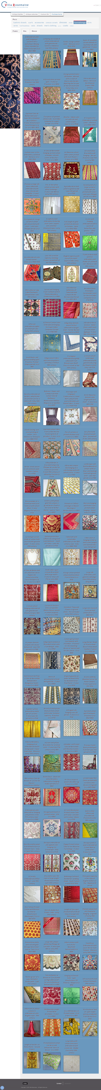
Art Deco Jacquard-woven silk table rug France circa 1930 (71, 782)
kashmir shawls (20, 22)
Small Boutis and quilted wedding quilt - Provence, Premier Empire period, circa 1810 (32, 362)
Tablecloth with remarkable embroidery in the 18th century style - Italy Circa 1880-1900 (71, 541)
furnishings (80, 22)
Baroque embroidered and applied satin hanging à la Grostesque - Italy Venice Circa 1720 (52, 847)
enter (25, 1083)
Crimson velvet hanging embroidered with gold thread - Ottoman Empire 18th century (32, 611)
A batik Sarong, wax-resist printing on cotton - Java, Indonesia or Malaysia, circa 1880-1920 (32, 434)
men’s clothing (50, 25)
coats (65, 25)
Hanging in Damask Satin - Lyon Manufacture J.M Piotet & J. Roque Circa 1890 (72, 980)
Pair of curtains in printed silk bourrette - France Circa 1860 (71, 434)
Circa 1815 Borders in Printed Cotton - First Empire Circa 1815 (71, 1013)
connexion (67, 1083)
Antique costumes (32, 14)
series (16, 26)
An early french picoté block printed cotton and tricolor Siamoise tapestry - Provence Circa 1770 (52, 713)
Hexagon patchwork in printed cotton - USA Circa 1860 (52, 814)
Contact (59, 1083)
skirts (89, 23)
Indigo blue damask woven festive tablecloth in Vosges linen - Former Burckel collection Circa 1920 (72, 327)
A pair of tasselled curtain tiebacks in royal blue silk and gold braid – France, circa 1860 (90, 45)
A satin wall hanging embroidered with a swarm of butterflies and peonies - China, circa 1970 (90, 226)
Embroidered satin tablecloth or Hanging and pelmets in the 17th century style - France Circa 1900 (32, 815)
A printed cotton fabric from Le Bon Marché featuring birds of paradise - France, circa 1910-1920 (51, 434)
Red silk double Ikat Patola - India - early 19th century (52, 912)
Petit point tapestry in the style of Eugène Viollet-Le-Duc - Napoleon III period (90, 881)
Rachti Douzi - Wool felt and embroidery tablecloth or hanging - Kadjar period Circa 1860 (51, 781)
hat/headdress (24, 26)
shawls (40, 25)
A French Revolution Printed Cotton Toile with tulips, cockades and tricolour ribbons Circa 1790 (71, 815)
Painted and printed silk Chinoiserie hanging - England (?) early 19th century (90, 914)
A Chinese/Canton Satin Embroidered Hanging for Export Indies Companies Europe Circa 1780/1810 (51, 327)
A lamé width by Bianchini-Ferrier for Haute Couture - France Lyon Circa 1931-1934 (90, 681)
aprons (59, 25)
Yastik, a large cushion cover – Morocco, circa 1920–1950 (71, 44)
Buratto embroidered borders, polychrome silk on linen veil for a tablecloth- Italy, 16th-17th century (32, 399)
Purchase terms (57, 14)
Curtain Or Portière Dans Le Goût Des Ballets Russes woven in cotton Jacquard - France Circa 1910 (52, 610)
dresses (63, 22)
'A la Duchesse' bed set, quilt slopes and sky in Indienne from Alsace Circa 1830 (90, 1014)
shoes (71, 22)
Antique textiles (17, 14)
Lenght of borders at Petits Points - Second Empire (32, 1047)
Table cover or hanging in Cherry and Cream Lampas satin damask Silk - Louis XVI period (90, 542)
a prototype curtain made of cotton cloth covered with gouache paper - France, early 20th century (32, 541)
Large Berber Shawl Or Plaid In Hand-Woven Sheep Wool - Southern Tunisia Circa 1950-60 (90, 647)
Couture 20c (45, 14)
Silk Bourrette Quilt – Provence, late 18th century (32, 82)
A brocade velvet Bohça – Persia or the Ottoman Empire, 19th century (90, 83)
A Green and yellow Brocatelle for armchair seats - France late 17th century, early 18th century (51, 747)
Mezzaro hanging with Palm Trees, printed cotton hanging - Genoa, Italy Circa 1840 (90, 508)
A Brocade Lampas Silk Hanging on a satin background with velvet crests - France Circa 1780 (72, 470)
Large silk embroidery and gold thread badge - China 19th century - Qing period (90, 577)
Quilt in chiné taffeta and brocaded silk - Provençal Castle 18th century (90, 816)
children (72, 25)
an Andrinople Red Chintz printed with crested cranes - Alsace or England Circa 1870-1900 (90, 783)
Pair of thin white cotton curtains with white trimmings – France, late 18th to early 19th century (52, 189)
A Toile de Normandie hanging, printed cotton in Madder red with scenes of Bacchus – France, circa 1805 (51, 155)
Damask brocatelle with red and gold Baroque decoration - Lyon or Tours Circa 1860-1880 (32, 947)
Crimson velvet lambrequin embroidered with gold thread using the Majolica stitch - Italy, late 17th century (90, 363)
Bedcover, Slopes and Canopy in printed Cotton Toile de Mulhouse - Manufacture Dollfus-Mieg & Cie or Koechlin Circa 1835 (52, 398)
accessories (39, 22)
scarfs (30, 23)
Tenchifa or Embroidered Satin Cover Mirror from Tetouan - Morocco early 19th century (90, 948)
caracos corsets (52, 23)
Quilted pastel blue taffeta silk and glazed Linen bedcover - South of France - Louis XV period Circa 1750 (52, 541)
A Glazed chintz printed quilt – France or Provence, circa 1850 (51, 82)
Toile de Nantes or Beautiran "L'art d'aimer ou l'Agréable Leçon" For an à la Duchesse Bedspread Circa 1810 (51, 980)
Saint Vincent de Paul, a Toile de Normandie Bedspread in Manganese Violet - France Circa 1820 (32, 681)
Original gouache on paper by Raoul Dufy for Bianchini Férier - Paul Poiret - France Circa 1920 (71, 681)
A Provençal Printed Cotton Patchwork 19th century (90, 981)
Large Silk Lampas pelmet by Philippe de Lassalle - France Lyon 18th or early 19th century (52, 946)
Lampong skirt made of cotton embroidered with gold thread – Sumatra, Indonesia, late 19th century (51, 43)
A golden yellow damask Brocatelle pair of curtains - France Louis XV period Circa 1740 (32, 713)
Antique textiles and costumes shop (17, 7)
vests (33, 26)
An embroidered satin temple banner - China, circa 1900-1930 (32, 259)
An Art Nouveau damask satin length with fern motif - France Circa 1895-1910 (90, 399)
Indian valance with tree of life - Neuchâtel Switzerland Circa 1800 (72, 947)
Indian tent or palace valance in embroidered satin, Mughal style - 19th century (32, 1013)
